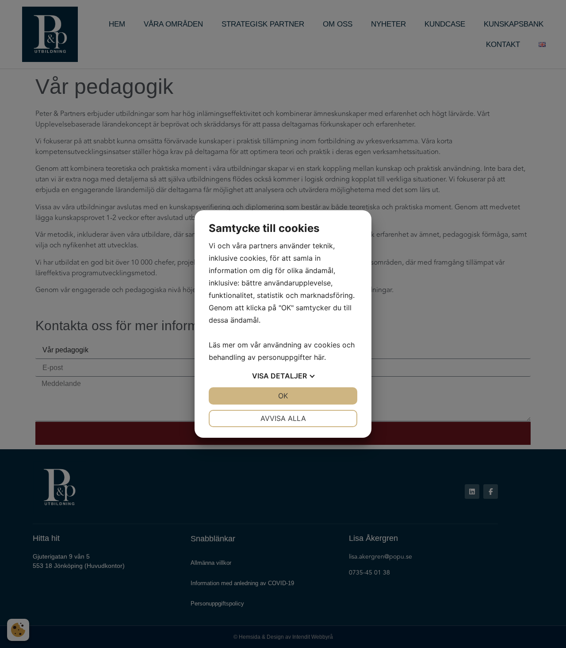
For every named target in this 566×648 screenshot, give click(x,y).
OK (283, 395)
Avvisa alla (283, 418)
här (319, 357)
